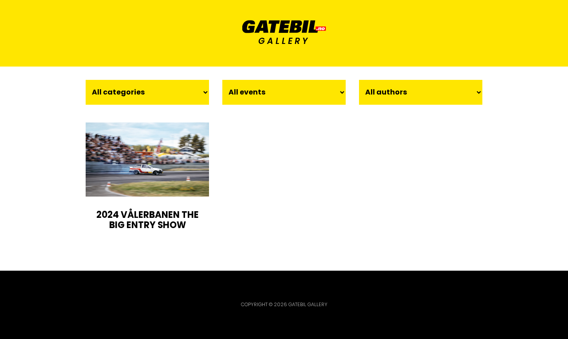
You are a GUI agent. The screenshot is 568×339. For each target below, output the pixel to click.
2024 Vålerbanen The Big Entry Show (147, 220)
